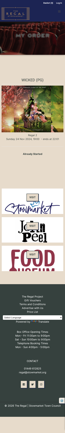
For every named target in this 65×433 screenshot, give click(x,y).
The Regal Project (32, 296)
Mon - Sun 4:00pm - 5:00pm (32, 347)
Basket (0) (48, 3)
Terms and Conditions (32, 304)
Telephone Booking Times (32, 343)
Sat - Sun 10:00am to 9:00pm (32, 339)
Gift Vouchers (32, 300)
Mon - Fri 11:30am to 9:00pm (32, 335)
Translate (43, 321)
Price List (32, 311)
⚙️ (62, 400)
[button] (59, 11)
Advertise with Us (32, 308)
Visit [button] (32, 197)
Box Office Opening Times (32, 331)
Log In (59, 3)
